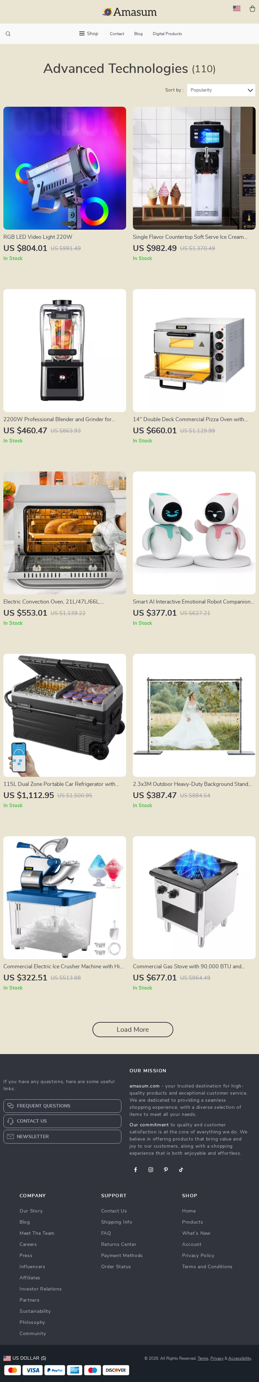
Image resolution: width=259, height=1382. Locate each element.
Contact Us (114, 1211)
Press (26, 1255)
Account (192, 1244)
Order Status (116, 1266)
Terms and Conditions (207, 1266)
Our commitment (149, 1125)
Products (192, 1222)
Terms (203, 1358)
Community (33, 1333)
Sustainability (35, 1311)
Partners (30, 1300)
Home (189, 1211)
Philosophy (32, 1322)
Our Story (31, 1211)
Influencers (33, 1266)
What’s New (196, 1233)
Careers (28, 1244)
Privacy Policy (198, 1255)
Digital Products (167, 34)
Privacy (217, 1358)
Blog (138, 34)
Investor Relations (41, 1289)
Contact (117, 34)
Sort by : (174, 90)
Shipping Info (117, 1222)
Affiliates (30, 1278)
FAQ (106, 1233)
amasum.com (145, 1086)
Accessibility (239, 1358)
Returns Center (119, 1244)
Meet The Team (37, 1233)
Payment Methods (122, 1255)
